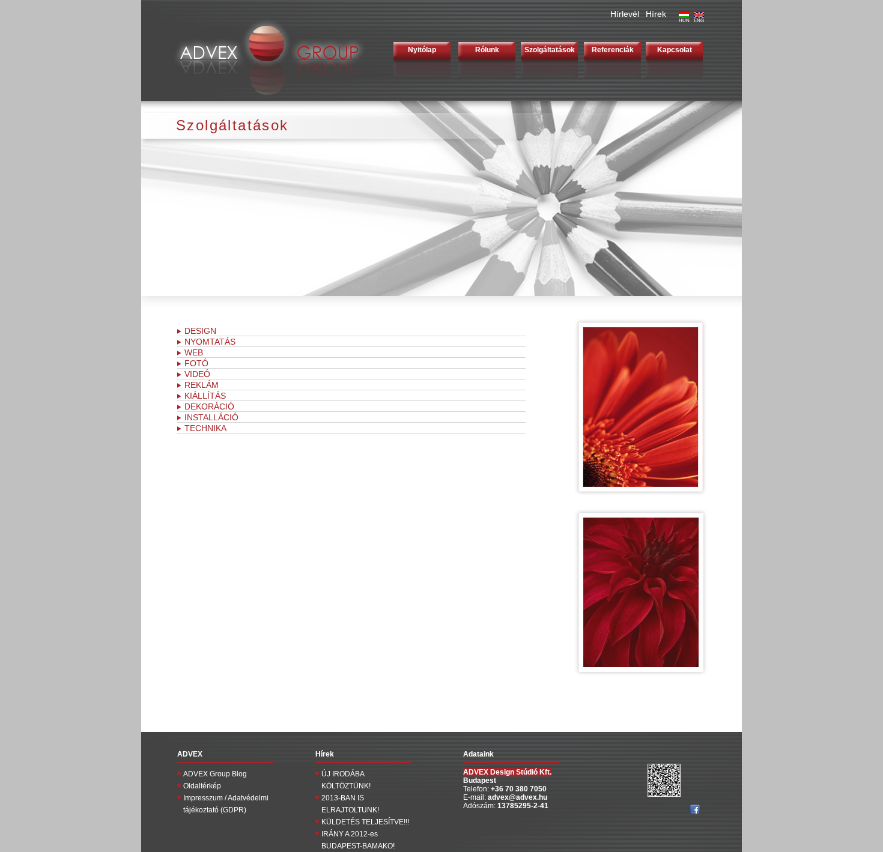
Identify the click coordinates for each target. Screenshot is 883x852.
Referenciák (613, 50)
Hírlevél (624, 14)
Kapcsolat (674, 50)
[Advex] (267, 99)
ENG (699, 20)
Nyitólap (422, 50)
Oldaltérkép (202, 786)
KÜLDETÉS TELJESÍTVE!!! (365, 822)
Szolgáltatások (549, 50)
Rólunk (487, 50)
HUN (684, 20)
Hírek (656, 14)
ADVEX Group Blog (215, 774)
